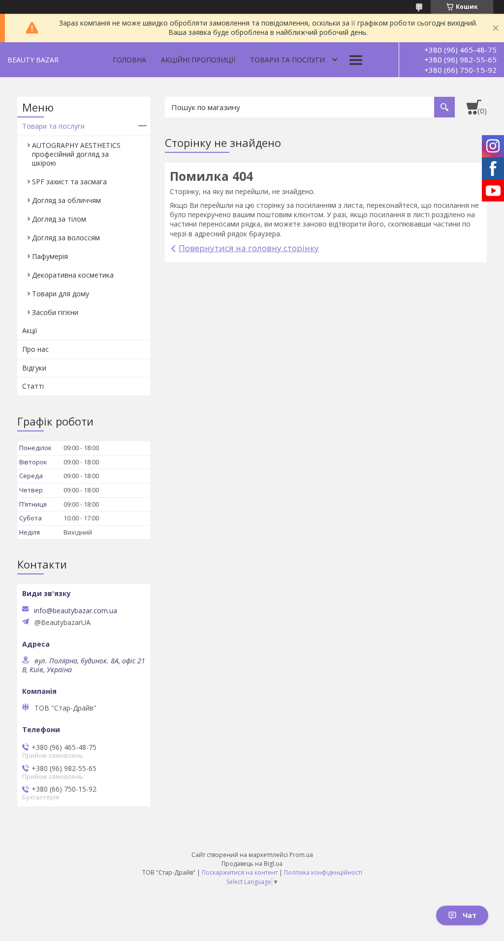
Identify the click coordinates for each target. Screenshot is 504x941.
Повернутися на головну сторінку (249, 248)
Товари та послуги (287, 59)
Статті (33, 386)
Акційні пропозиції (198, 59)
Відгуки (34, 367)
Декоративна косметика (73, 275)
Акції (29, 330)
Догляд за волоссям (66, 237)
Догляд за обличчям (66, 200)
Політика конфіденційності (323, 872)
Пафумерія (50, 256)
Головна (129, 59)
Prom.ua (301, 855)
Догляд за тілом (59, 219)
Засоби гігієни (55, 312)
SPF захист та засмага (69, 181)
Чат (469, 915)
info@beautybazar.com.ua (75, 610)
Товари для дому (60, 293)
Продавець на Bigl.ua (252, 863)
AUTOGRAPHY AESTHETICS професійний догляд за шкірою (76, 154)
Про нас (35, 349)
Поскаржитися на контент (240, 872)
